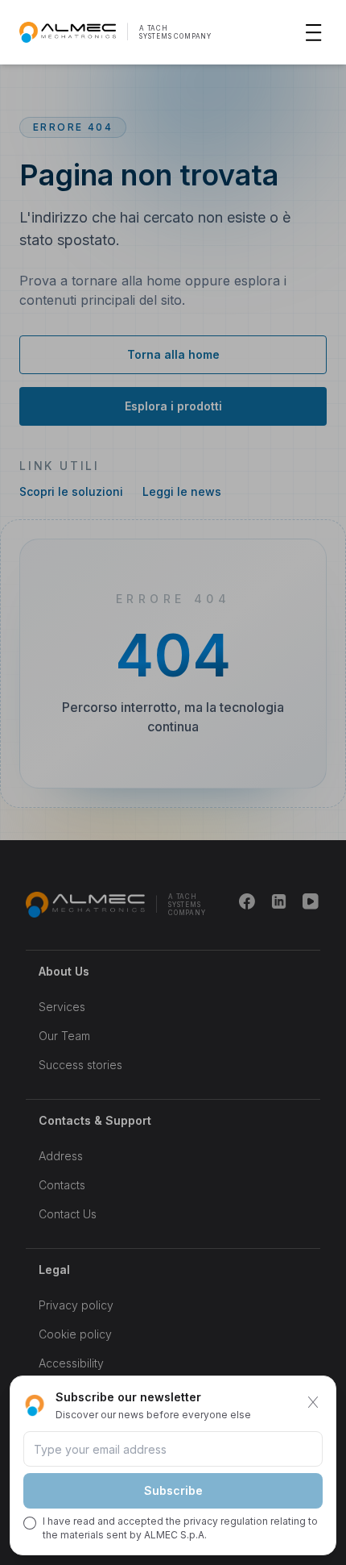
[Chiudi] (313, 1402)
